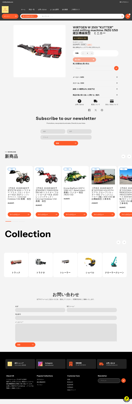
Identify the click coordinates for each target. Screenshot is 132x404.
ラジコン (40, 385)
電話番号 (18, 314)
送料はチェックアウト (82, 47)
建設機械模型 (41, 382)
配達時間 (70, 385)
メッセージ (19, 322)
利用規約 (70, 387)
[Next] (129, 156)
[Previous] (123, 156)
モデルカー (40, 379)
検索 (68, 379)
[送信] (123, 380)
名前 (17, 306)
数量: (77, 53)
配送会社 (70, 382)
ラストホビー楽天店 (20, 365)
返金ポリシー (71, 390)
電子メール (71, 306)
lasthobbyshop (49, 365)
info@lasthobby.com (8, 2)
